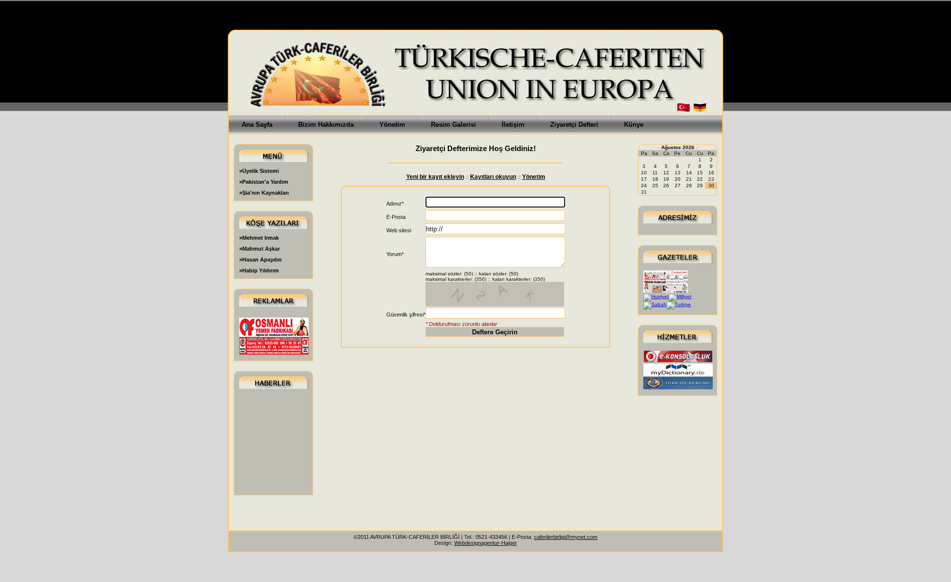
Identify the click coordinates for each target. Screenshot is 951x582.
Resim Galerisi (453, 124)
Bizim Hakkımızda (326, 124)
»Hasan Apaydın (260, 260)
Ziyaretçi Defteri (574, 124)
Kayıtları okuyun (493, 176)
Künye (633, 124)
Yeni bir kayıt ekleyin (435, 176)
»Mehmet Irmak (259, 238)
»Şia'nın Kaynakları (264, 193)
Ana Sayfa (257, 124)
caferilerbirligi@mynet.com (565, 537)
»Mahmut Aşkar (259, 249)
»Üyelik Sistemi (259, 171)
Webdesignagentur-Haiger (485, 543)
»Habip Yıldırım (259, 270)
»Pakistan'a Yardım (263, 182)
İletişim (513, 124)
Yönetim (392, 124)
